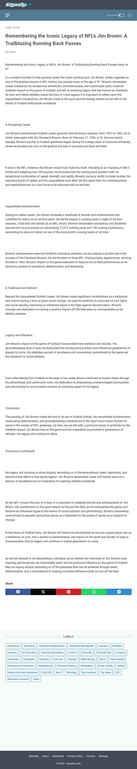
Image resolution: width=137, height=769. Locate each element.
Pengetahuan (45, 665)
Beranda (34, 756)
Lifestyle (72, 659)
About (45, 756)
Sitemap (103, 756)
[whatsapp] (93, 592)
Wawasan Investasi (18, 679)
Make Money (88, 659)
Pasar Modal (117, 659)
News (102, 659)
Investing (121, 652)
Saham (121, 665)
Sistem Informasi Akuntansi (22, 672)
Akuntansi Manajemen (81, 645)
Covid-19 (73, 652)
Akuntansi (29, 645)
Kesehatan (13, 659)
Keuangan (29, 659)
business (12, 652)
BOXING (117, 645)
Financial (87, 652)
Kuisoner (58, 659)
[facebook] (18, 592)
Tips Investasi (88, 672)
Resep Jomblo (105, 665)
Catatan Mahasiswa (52, 652)
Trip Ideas (105, 672)
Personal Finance (66, 665)
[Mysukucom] (21, 5)
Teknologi (71, 672)
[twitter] (43, 592)
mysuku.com (73, 763)
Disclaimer (58, 756)
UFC (117, 672)
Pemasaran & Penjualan (20, 665)
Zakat (36, 679)
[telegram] (119, 592)
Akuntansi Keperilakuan (52, 645)
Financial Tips (103, 652)
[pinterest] (68, 592)
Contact (90, 756)
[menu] (9, 15)
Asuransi (103, 645)
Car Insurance (29, 652)
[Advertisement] (68, 714)
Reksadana (87, 665)
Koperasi (44, 659)
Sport (59, 672)
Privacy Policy (75, 756)
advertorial (13, 645)
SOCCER (46, 672)
